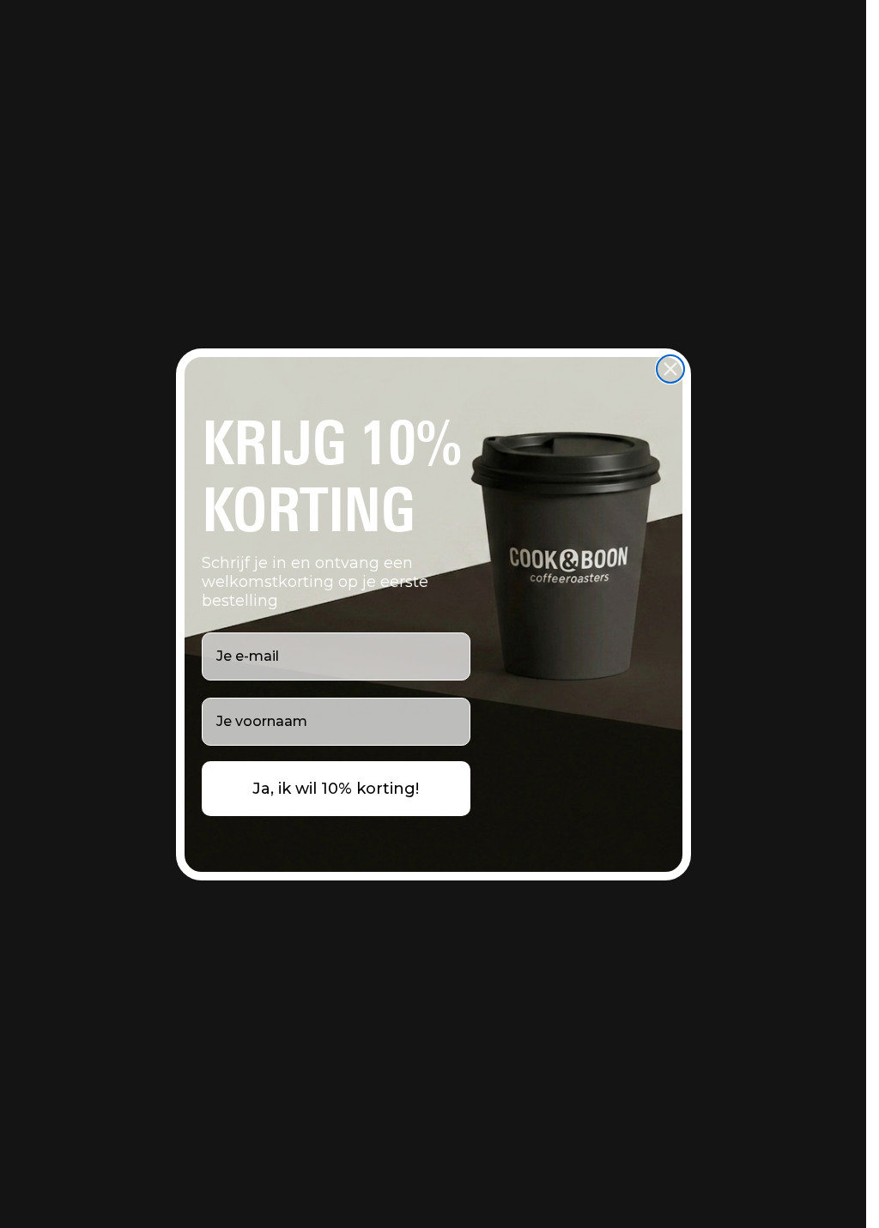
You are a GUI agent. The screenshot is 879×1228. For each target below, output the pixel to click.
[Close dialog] (670, 369)
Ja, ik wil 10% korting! (335, 788)
